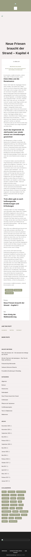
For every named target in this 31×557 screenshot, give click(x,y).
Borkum (4, 385)
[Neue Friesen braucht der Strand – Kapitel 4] (15, 26)
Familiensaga (9, 290)
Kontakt (15, 552)
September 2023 (6, 433)
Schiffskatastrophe (6, 511)
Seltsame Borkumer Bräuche (9, 367)
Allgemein (4, 381)
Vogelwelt (4, 518)
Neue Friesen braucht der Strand (10, 396)
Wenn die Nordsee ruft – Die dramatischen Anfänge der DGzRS (15, 353)
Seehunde (15, 511)
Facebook (4, 330)
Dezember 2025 (6, 425)
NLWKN (21, 504)
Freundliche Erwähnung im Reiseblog (11, 371)
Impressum (4, 550)
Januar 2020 (5, 451)
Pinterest (19, 330)
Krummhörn (18, 290)
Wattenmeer (5, 414)
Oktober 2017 (5, 462)
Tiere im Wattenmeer (7, 410)
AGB (26, 550)
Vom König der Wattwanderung (10, 315)
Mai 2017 (4, 466)
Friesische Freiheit (21, 491)
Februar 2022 (5, 440)
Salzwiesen (19, 508)
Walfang (11, 518)
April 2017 (4, 470)
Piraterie (12, 508)
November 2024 (6, 429)
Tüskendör (24, 514)
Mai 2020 (4, 448)
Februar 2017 (5, 477)
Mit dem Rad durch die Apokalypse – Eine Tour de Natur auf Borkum (14, 359)
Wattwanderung (13, 521)
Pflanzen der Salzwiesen (8, 403)
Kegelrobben (21, 498)
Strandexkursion (23, 511)
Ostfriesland (18, 70)
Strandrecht (4, 514)
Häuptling (13, 498)
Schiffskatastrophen (7, 407)
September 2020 (6, 444)
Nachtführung (5, 504)
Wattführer (4, 521)
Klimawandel (5, 501)
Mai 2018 (4, 455)
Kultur (20, 501)
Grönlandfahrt (5, 498)
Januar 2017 (5, 481)
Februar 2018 (5, 459)
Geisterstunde (5, 495)
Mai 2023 (4, 437)
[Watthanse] (15, 4)
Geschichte (20, 495)
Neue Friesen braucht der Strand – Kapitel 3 (14, 304)
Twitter (12, 330)
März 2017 (4, 473)
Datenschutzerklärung (16, 550)
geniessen (13, 495)
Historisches (10, 68)
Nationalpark (5, 392)
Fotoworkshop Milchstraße (8, 363)
